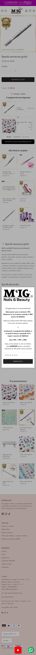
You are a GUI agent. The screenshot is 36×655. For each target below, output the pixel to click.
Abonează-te (18, 361)
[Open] (18, 650)
